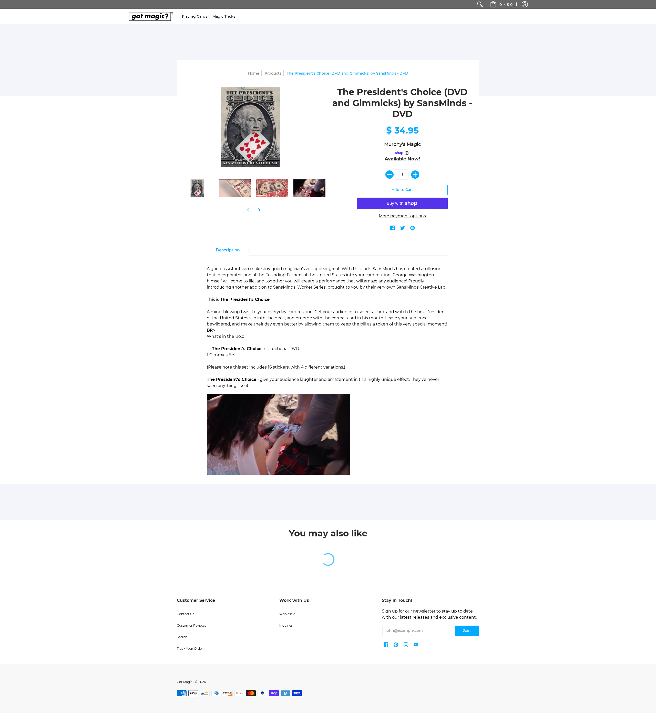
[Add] (415, 174)
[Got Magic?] (150, 16)
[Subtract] (389, 174)
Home (253, 73)
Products (273, 73)
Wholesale (287, 614)
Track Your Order (190, 648)
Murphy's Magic (402, 144)
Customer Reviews (191, 625)
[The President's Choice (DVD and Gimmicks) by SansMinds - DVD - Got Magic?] (198, 188)
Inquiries (286, 625)
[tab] (228, 250)
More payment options (402, 215)
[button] (525, 4)
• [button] (505, 4)
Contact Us (185, 614)
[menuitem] (480, 4)
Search (182, 637)
